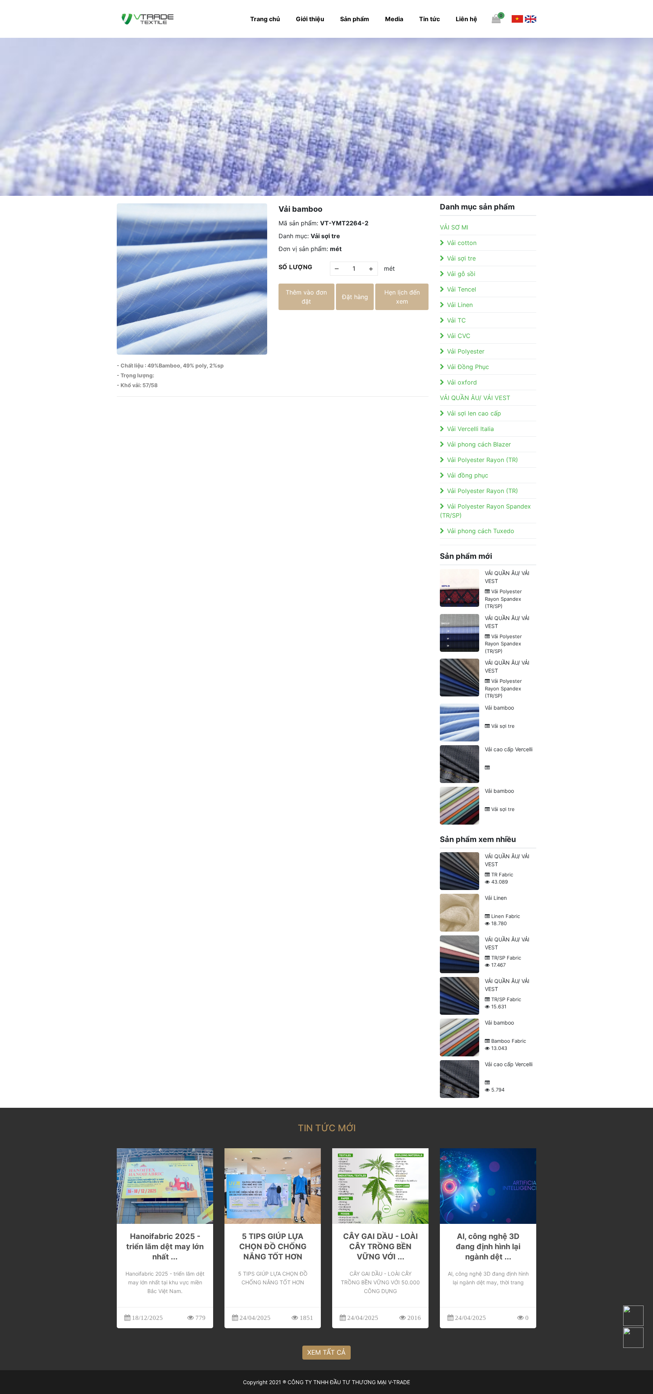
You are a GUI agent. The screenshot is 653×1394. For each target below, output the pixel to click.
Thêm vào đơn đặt (306, 296)
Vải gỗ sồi (461, 274)
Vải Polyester (465, 351)
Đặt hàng (355, 297)
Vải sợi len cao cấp (474, 413)
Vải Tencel (461, 289)
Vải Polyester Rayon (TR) (482, 460)
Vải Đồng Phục (468, 367)
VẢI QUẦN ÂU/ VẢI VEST (475, 398)
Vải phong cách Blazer (479, 444)
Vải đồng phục (467, 475)
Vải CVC (458, 336)
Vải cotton (462, 243)
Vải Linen (460, 305)
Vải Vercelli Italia (470, 429)
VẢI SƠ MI (454, 227)
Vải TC (456, 320)
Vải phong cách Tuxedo (480, 531)
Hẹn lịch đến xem (402, 296)
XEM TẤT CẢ (326, 1352)
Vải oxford (462, 382)
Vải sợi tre (461, 258)
